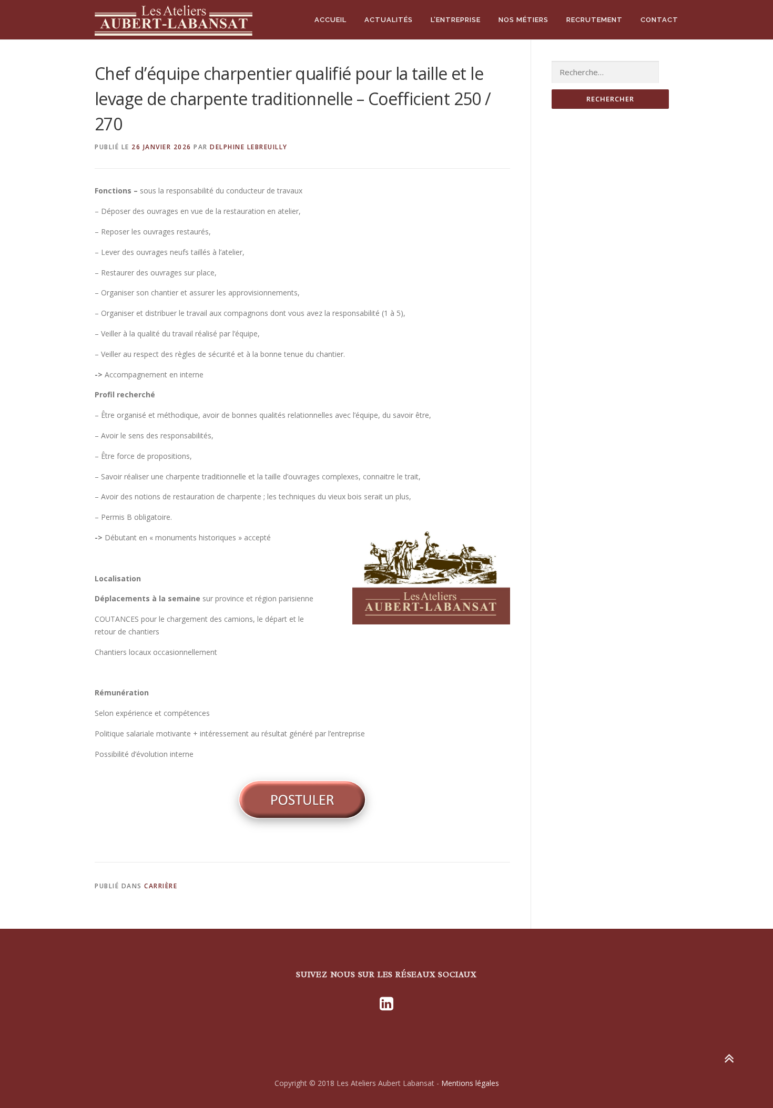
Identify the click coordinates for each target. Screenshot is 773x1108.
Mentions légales (470, 1083)
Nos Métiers (523, 20)
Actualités (388, 20)
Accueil (330, 20)
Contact (659, 20)
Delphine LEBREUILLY (249, 146)
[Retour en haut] (728, 1059)
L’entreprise (456, 20)
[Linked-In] (386, 1003)
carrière (160, 885)
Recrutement (594, 20)
